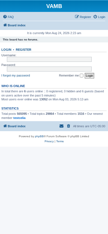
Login (6, 49)
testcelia (19, 117)
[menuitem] (8, 17)
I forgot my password (15, 75)
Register (23, 49)
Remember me (69, 75)
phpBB (39, 136)
